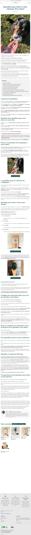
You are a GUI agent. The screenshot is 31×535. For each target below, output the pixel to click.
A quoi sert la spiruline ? (7, 82)
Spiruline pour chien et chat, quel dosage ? (10, 88)
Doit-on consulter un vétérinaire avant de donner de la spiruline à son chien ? (15, 91)
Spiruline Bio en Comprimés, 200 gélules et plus (5, 437)
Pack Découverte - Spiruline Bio (5, 451)
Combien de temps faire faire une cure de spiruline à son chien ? (13, 89)
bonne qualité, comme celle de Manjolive (15, 150)
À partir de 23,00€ (3, 439)
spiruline (25, 55)
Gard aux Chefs (7, 532)
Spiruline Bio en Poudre (24, 436)
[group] (15, 1)
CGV (1, 519)
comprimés (5, 219)
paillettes (22, 218)
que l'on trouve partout (17, 154)
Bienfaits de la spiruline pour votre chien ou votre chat (12, 84)
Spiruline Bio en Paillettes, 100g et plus (15, 437)
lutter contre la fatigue (10, 110)
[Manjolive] (15, 2)
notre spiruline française (23, 66)
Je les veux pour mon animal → (15, 251)
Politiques (3, 516)
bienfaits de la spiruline (6, 62)
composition (14, 62)
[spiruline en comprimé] (15, 166)
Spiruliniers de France (5, 531)
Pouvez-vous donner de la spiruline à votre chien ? (11, 85)
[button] (28, 2)
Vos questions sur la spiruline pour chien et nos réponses (12, 95)
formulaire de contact (23, 379)
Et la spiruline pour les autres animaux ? (9, 92)
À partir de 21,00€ (23, 438)
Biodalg (18, 73)
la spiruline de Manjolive (8, 364)
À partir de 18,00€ (13, 439)
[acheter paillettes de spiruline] (15, 268)
